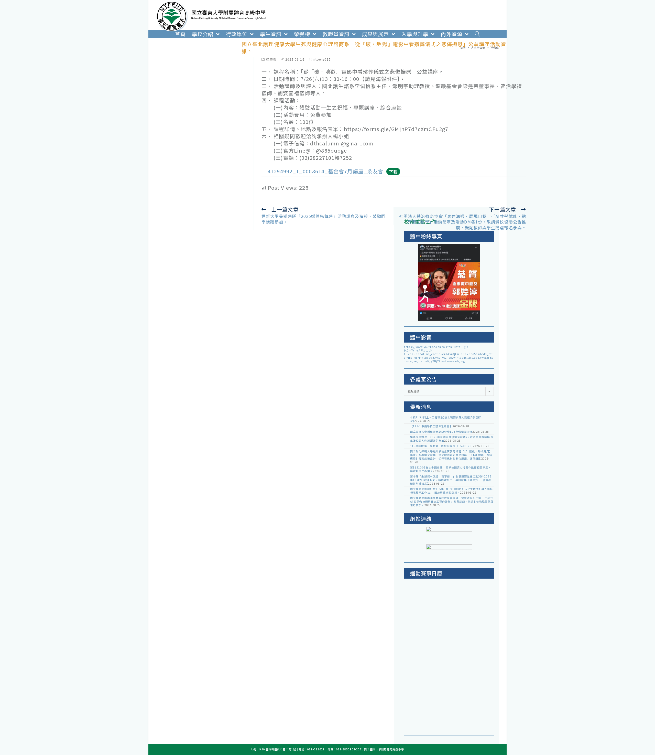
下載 (393, 171)
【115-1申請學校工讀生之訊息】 (431, 426)
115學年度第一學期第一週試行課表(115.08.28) (441, 446)
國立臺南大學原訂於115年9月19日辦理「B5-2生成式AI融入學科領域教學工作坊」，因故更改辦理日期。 (451, 490)
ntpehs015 (322, 59)
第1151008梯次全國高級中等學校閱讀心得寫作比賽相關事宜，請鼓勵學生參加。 (450, 469)
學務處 (271, 59)
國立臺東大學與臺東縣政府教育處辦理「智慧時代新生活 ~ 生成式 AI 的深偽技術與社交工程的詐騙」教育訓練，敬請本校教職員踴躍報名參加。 (451, 501)
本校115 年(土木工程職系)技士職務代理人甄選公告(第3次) (446, 419)
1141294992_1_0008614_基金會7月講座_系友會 (322, 171)
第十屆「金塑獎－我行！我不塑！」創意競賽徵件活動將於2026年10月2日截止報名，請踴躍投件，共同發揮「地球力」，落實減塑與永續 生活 (450, 479)
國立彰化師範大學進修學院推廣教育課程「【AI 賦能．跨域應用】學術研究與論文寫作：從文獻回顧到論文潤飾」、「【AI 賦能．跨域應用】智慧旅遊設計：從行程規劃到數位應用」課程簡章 (451, 454)
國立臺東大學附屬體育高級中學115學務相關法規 (441, 431)
